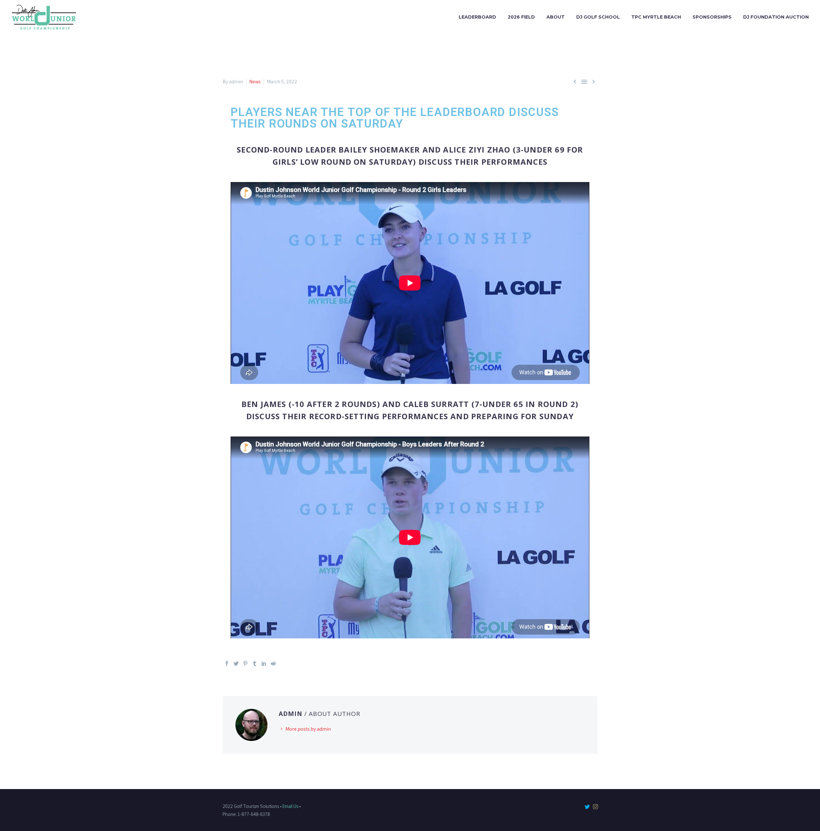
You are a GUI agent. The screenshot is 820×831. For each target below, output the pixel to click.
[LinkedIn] (263, 663)
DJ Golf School (598, 17)
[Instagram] (595, 806)
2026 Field (521, 17)
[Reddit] (273, 663)
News (255, 81)
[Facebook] (226, 663)
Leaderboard (477, 17)
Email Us (290, 806)
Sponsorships (712, 17)
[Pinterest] (245, 663)
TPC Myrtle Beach (656, 17)
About (555, 17)
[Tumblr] (254, 663)
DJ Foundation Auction (776, 17)
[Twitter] (236, 663)
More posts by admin (308, 729)
